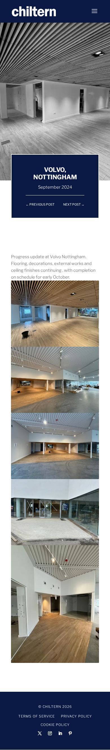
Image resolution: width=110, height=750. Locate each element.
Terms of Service (36, 716)
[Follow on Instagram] (50, 733)
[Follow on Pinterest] (70, 733)
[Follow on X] (40, 733)
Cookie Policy (55, 725)
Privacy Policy (76, 716)
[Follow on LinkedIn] (60, 733)
